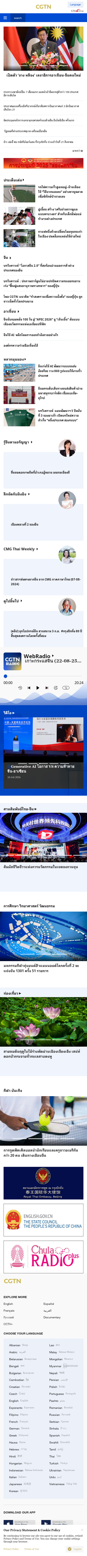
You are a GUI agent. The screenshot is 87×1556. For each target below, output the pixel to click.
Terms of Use (31, 1549)
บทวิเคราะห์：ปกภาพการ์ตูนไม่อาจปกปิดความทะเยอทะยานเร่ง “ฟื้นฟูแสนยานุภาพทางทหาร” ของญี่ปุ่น (42, 283)
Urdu (55, 1477)
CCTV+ (8, 1324)
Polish (57, 1386)
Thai (55, 1456)
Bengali (16, 1366)
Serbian (59, 1421)
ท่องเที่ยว (12, 993)
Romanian (60, 1407)
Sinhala (58, 1428)
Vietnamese (63, 1484)
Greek (18, 1435)
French (18, 1421)
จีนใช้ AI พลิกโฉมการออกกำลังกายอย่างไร (31, 334)
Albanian (18, 1345)
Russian (59, 1414)
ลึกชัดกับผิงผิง (15, 494)
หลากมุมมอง (14, 359)
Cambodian (19, 1380)
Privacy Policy (11, 1549)
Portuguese (62, 1393)
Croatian (19, 1386)
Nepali (56, 1373)
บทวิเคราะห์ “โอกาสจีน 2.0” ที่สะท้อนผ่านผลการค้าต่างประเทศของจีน (39, 268)
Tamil (56, 1449)
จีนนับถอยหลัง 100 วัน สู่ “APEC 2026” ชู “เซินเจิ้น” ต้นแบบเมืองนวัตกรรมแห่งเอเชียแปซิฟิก (42, 321)
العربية (48, 1310)
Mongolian (61, 1359)
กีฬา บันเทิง (13, 1090)
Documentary (52, 1317)
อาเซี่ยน (10, 311)
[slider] (5, 676)
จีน (6, 257)
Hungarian (20, 1463)
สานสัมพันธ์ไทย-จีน (20, 809)
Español (49, 1303)
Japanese (20, 1484)
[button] (23, 65)
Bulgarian (21, 1373)
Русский (9, 1317)
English (8, 1303)
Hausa (17, 1442)
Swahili (59, 1442)
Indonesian (26, 1470)
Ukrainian (62, 1470)
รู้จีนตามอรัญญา (16, 442)
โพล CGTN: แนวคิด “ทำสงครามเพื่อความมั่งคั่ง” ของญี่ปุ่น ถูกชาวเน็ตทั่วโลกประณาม (43, 299)
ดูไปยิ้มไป (11, 601)
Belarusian (22, 1359)
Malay (62, 1352)
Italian (17, 1477)
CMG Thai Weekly (19, 549)
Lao (54, 1345)
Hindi (15, 1456)
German (19, 1428)
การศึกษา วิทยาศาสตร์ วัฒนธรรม (29, 906)
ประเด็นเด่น (13, 180)
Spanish (59, 1435)
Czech (17, 1393)
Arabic (17, 1352)
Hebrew (18, 1449)
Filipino (18, 1414)
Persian (58, 1380)
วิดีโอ (9, 713)
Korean (18, 1491)
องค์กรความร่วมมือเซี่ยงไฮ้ (21, 345)
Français (9, 1310)
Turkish (58, 1463)
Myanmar (63, 1366)
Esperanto (21, 1407)
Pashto (57, 1400)
